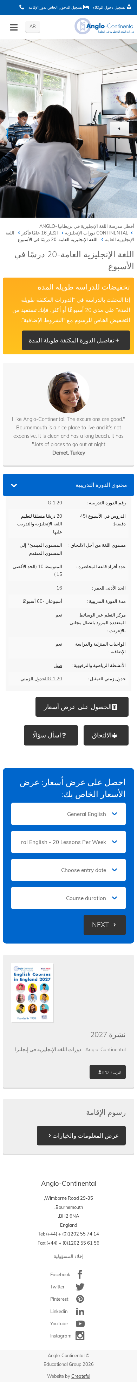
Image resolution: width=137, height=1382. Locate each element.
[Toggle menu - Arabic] (13, 27)
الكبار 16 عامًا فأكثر (39, 233)
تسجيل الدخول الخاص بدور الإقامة (55, 7)
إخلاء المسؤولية (69, 1256)
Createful (80, 1376)
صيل (57, 665)
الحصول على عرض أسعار (78, 707)
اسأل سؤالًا (46, 735)
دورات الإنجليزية (80, 233)
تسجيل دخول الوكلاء (109, 7)
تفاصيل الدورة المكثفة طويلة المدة (72, 340)
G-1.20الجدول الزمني (41, 678)
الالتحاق (102, 735)
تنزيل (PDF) (111, 1072)
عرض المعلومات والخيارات (85, 1135)
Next (100, 925)
